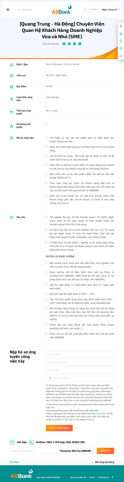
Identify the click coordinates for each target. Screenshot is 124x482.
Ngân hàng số (109, 9)
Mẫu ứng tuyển (98, 413)
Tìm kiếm (93, 9)
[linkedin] (69, 43)
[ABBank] (62, 9)
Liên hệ (92, 477)
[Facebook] (112, 477)
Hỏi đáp (22, 442)
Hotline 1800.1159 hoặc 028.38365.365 (60, 442)
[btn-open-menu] (8, 10)
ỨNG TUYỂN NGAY (59, 428)
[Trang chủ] (19, 10)
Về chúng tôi (103, 477)
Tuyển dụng (26, 10)
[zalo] (79, 43)
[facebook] (63, 43)
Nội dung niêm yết (78, 477)
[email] (74, 43)
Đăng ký (105, 451)
